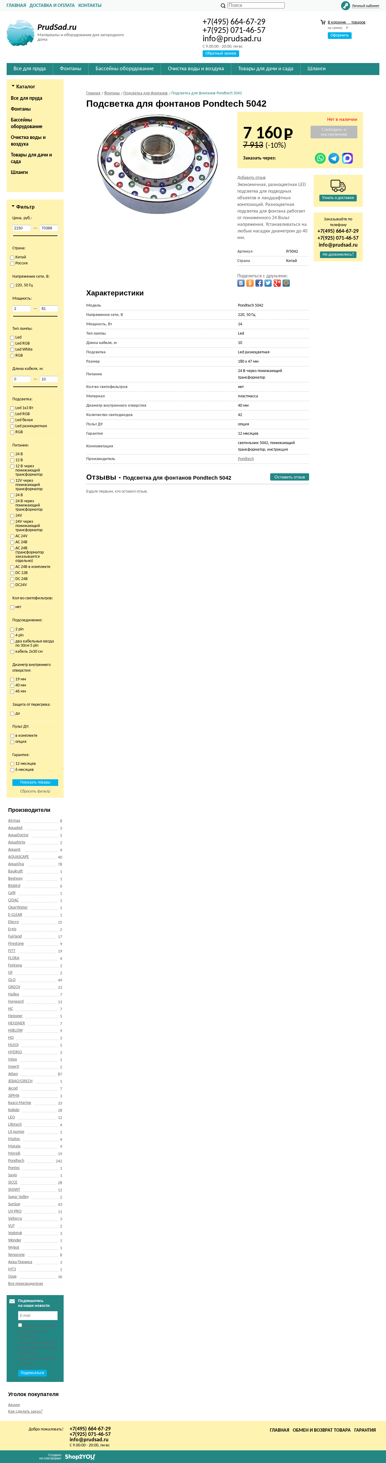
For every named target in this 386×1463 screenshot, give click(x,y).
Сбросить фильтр (35, 791)
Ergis (12, 929)
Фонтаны (21, 109)
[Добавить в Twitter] (268, 283)
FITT (11, 951)
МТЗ (12, 1269)
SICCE (12, 1182)
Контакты (90, 5)
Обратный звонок (220, 53)
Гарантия (365, 1430)
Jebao (13, 1074)
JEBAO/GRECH (20, 1081)
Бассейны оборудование (27, 123)
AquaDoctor (18, 835)
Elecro (13, 922)
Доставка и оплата (52, 5)
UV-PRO (14, 1211)
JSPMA (13, 1095)
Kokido (13, 1110)
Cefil (11, 893)
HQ (11, 1038)
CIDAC (13, 900)
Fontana (15, 965)
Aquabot (15, 828)
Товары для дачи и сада (31, 158)
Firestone (16, 943)
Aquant (14, 849)
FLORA (13, 958)
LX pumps (16, 1132)
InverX (13, 1066)
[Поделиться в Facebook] (259, 283)
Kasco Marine (19, 1103)
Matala (14, 1146)
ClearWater (18, 907)
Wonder (14, 1240)
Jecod (12, 1088)
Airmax (14, 820)
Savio (12, 1175)
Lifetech (15, 1124)
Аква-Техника (20, 1262)
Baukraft (15, 871)
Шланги (19, 172)
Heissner (15, 1016)
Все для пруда (26, 98)
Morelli (14, 1153)
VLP (11, 1226)
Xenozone (16, 1255)
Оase (12, 1276)
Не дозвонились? (338, 254)
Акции (14, 1405)
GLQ (11, 980)
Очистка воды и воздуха (28, 141)
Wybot (13, 1247)
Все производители (25, 1284)
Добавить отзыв (251, 177)
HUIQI (13, 1045)
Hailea (13, 994)
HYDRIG (15, 1052)
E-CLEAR (15, 915)
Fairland (15, 936)
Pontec (14, 1168)
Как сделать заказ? (25, 1411)
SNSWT (14, 1189)
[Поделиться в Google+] (277, 283)
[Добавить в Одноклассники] (250, 283)
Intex (12, 1059)
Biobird (14, 886)
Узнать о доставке (338, 198)
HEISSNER (16, 1023)
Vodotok (15, 1233)
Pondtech (16, 1161)
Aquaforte (16, 842)
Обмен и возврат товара (322, 1430)
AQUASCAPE (18, 857)
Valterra (15, 1218)
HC (10, 1009)
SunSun (14, 1204)
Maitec (14, 1139)
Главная (16, 5)
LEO (11, 1117)
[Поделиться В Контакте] (241, 283)
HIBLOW (15, 1030)
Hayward (16, 1001)
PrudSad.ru (57, 28)
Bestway (15, 878)
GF (10, 972)
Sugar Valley (18, 1197)
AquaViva (16, 864)
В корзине (346, 22)
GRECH (14, 987)
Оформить (340, 35)
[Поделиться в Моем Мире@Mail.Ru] (286, 283)
